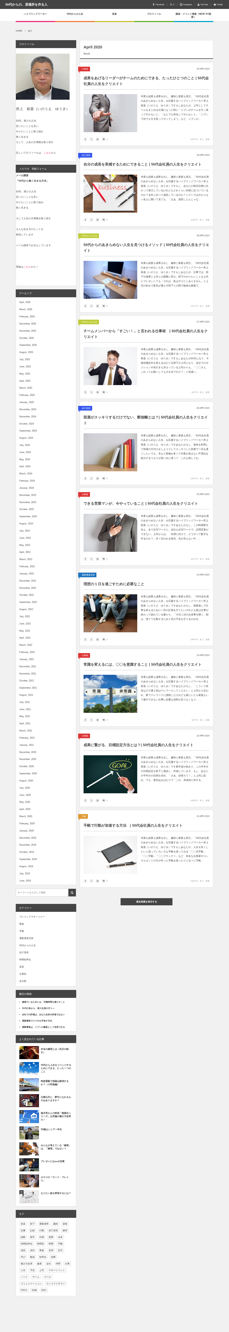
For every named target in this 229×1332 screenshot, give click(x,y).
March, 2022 (25, 645)
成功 (32, 1250)
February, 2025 (27, 395)
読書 (23, 1230)
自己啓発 (86, 155)
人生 (23, 1270)
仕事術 (85, 69)
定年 (60, 1250)
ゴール (47, 1277)
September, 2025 (28, 345)
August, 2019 (26, 866)
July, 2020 (24, 787)
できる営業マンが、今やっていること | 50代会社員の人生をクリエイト (141, 503)
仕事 (67, 1263)
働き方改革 (26, 1263)
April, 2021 (24, 723)
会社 (48, 1263)
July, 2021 (24, 702)
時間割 (40, 1243)
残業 (51, 1237)
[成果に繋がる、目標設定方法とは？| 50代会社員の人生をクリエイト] (110, 774)
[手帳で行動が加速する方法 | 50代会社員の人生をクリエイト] (110, 855)
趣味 (55, 1223)
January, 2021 (26, 745)
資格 (65, 1223)
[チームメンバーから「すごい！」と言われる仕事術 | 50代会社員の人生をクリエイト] (110, 366)
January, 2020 (26, 830)
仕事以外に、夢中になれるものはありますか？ (56, 1099)
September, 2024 (28, 430)
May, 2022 (24, 630)
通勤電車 (44, 1223)
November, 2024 (27, 416)
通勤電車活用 (88, 575)
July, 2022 (24, 616)
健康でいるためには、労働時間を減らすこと (43, 1002)
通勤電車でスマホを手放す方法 (37, 1021)
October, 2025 (26, 338)
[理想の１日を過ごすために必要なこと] (110, 613)
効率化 (42, 1257)
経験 (23, 1237)
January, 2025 (26, 402)
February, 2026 (27, 316)
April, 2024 (24, 466)
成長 (23, 1250)
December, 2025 (27, 323)
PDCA (24, 1290)
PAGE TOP (219, 1288)
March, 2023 (25, 559)
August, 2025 (26, 352)
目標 (41, 1237)
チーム (35, 1277)
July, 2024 (24, 445)
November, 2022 (27, 588)
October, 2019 (26, 852)
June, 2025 (25, 366)
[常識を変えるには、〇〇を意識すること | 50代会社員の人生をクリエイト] (110, 694)
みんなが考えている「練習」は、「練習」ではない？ (56, 1147)
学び (23, 1257)
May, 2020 (24, 802)
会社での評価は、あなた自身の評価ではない (43, 1014)
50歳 (34, 1290)
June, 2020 (25, 795)
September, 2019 (28, 859)
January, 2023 (26, 573)
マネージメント (57, 1270)
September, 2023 (28, 516)
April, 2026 (24, 302)
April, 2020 (24, 809)
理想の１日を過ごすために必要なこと (114, 584)
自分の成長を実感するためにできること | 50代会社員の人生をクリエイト (143, 164)
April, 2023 (24, 552)
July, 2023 (24, 530)
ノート (24, 1277)
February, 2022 (27, 652)
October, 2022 (26, 595)
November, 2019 (27, 844)
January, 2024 (26, 488)
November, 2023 (27, 502)
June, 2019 (25, 880)
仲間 (58, 1263)
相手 (32, 1237)
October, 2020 (26, 766)
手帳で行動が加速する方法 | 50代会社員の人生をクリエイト (133, 825)
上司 (41, 1270)
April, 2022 (24, 637)
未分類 (22, 981)
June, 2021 (25, 709)
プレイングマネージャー (32, 916)
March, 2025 (25, 388)
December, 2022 (27, 580)
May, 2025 (24, 373)
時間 (51, 1243)
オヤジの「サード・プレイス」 (55, 1179)
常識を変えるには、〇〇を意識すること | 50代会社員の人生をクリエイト (143, 664)
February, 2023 (27, 566)
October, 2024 (26, 423)
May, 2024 (24, 459)
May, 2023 (24, 545)
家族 (21, 924)
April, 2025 (24, 381)
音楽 (21, 966)
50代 (43, 1290)
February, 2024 (27, 480)
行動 (41, 1230)
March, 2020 (25, 816)
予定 (32, 1270)
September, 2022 (28, 602)
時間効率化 (25, 959)
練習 (65, 1230)
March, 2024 (25, 473)
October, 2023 (26, 509)
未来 (60, 1237)
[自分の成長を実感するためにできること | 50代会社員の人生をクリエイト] (110, 194)
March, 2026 (25, 309)
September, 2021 (28, 687)
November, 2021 (27, 673)
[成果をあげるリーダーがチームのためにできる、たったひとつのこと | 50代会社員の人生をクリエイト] (110, 113)
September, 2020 (28, 773)
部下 (32, 1223)
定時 (51, 1250)
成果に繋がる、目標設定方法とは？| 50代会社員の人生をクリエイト (138, 745)
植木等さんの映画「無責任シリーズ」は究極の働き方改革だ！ (56, 1116)
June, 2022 (25, 623)
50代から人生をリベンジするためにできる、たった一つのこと (56, 1068)
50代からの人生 (89, 235)
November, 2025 (27, 331)
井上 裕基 (204, 139)
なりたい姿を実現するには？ (56, 1193)
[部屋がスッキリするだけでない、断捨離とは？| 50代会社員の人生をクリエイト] (110, 452)
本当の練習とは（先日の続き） (55, 1051)
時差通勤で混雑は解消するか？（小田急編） (55, 1083)
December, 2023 (27, 495)
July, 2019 (24, 873)
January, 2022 (26, 659)
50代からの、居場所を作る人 (26, 4)
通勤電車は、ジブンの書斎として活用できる (43, 1027)
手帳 (84, 816)
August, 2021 (26, 695)
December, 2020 (27, 752)
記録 (32, 1230)
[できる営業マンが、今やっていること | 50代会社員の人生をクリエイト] (110, 533)
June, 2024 (25, 452)
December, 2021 (27, 666)
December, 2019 (27, 837)
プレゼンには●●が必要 (53, 1161)
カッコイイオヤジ (55, 1283)
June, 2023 (25, 538)
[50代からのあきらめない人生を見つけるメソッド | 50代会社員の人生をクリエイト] (110, 280)
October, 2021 (26, 680)
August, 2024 (26, 438)
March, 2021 (25, 730)
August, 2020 (26, 780)
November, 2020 (27, 759)
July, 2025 (24, 359)
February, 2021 (27, 737)
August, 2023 (26, 523)
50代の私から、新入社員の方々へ (38, 1008)
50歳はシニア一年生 (51, 1129)
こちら (47, 152)
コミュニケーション (31, 1283)
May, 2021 (24, 716)
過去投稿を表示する (146, 901)
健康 (39, 1263)
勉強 (32, 1257)
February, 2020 (27, 823)
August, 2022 (26, 609)
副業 (53, 1257)
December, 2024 (27, 409)
